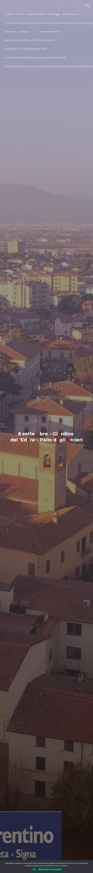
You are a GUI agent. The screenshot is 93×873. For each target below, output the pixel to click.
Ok (34, 869)
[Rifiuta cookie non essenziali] (90, 866)
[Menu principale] (87, 5)
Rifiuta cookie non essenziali (50, 869)
